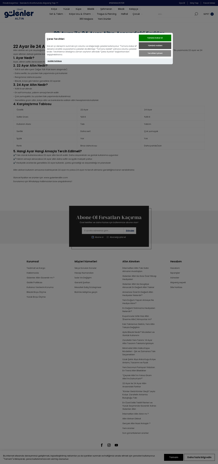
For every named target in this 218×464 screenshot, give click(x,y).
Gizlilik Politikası (55, 61)
